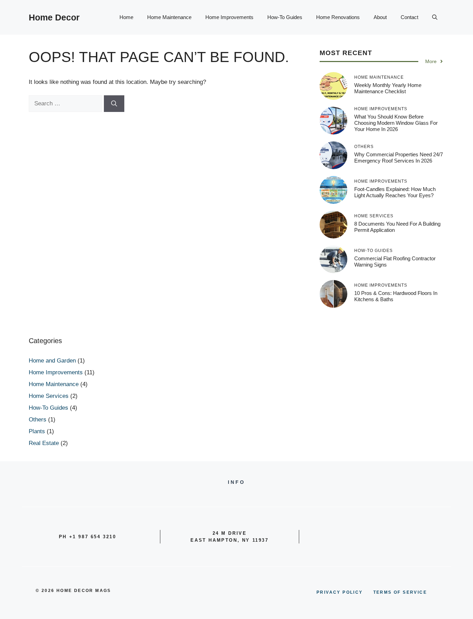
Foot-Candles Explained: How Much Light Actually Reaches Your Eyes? (395, 192)
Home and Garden (52, 360)
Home (126, 17)
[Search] (114, 103)
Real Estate (44, 443)
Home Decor (54, 17)
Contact (409, 17)
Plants (37, 431)
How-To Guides (284, 17)
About (380, 17)
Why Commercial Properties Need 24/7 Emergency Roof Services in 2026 (398, 157)
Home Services (49, 396)
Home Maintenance (169, 17)
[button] (434, 17)
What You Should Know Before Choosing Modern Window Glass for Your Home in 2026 (396, 123)
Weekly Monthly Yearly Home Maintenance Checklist (387, 88)
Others (37, 419)
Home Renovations (338, 17)
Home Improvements (229, 17)
